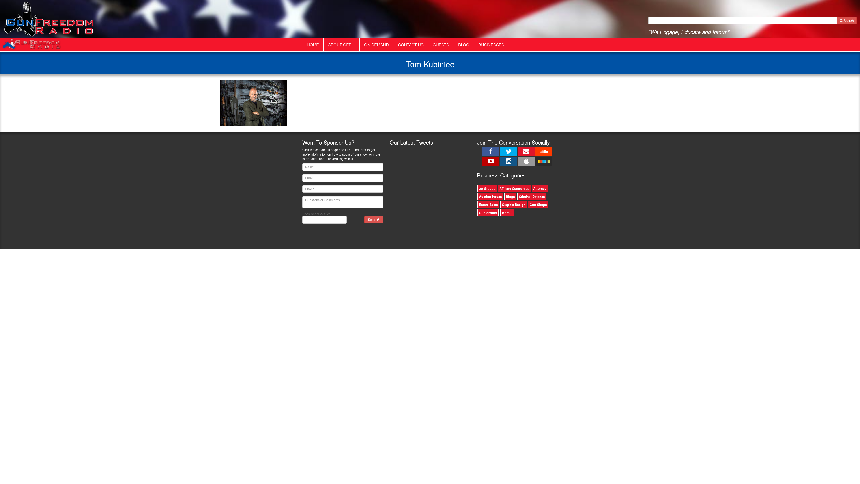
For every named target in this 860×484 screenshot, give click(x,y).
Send (372, 219)
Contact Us (411, 45)
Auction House (490, 196)
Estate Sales (488, 204)
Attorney (539, 188)
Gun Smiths (488, 212)
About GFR (340, 45)
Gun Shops (538, 204)
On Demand (376, 45)
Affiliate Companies (514, 188)
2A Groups (487, 188)
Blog (463, 45)
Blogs (510, 196)
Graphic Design (514, 204)
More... (507, 212)
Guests (441, 45)
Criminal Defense (532, 196)
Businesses (491, 45)
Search (848, 20)
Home (313, 45)
